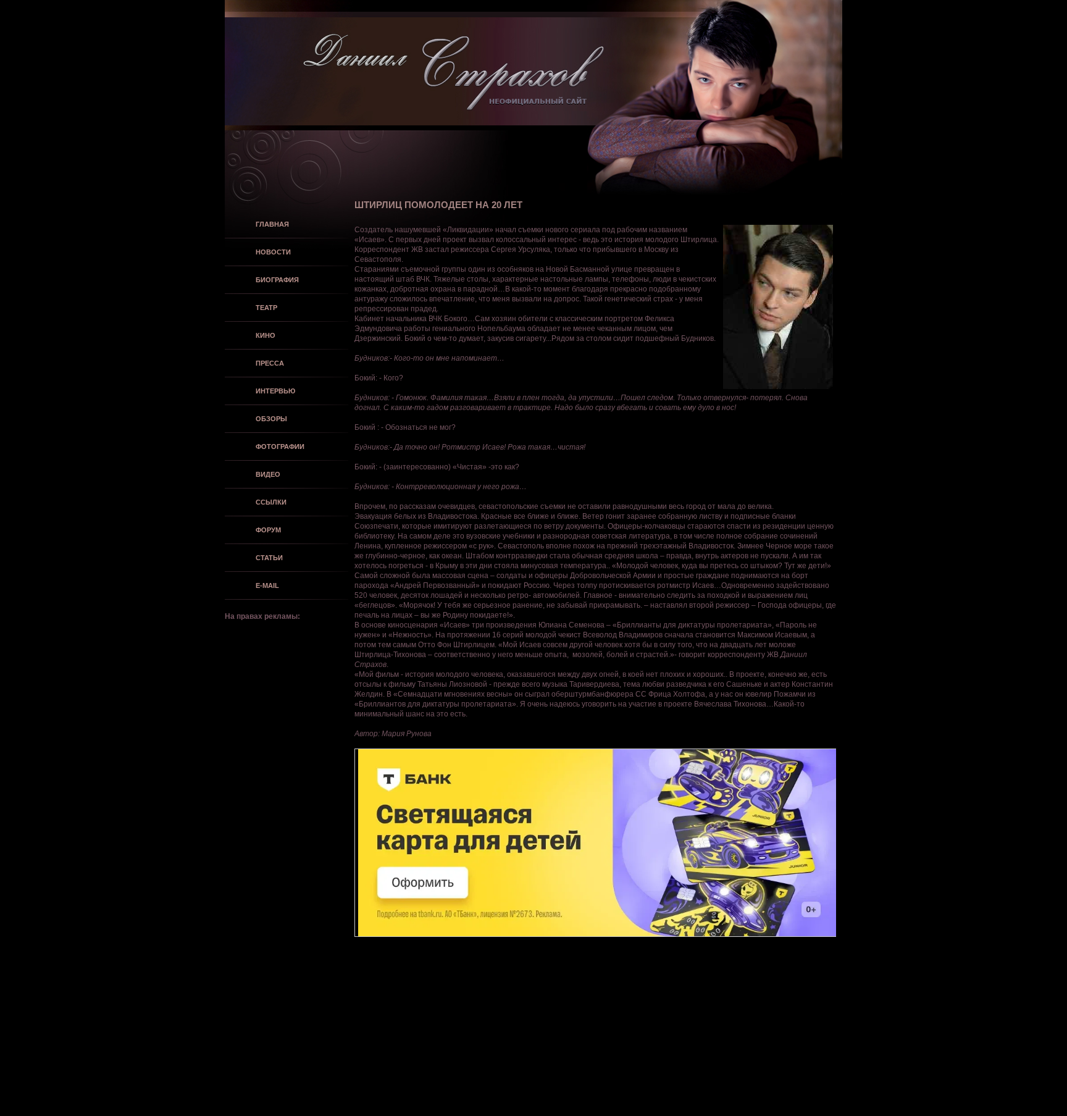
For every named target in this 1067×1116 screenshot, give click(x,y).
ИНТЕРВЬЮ (275, 391)
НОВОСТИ (273, 252)
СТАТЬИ (269, 557)
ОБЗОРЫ (271, 418)
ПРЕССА (270, 363)
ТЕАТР (266, 307)
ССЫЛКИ (271, 502)
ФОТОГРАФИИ (280, 446)
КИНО (265, 335)
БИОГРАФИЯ (277, 279)
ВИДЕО (268, 474)
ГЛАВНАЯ (272, 224)
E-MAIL (267, 585)
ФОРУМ (268, 530)
